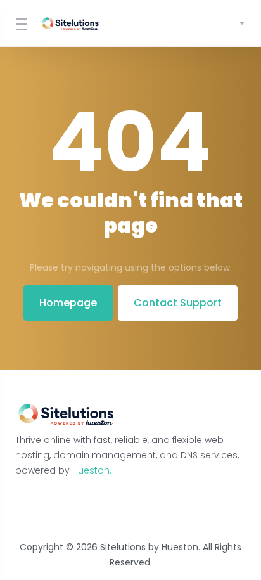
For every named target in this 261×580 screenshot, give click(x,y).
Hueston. (91, 470)
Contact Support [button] (178, 302)
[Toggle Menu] (20, 23)
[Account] (237, 23)
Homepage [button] (68, 302)
